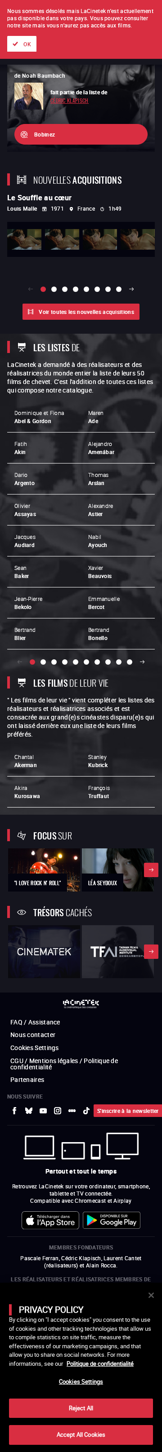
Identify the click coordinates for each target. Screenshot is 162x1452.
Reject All (81, 1408)
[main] (81, 1367)
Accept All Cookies (81, 1434)
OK (27, 44)
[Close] (151, 1295)
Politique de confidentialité (100, 1363)
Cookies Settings (81, 1381)
